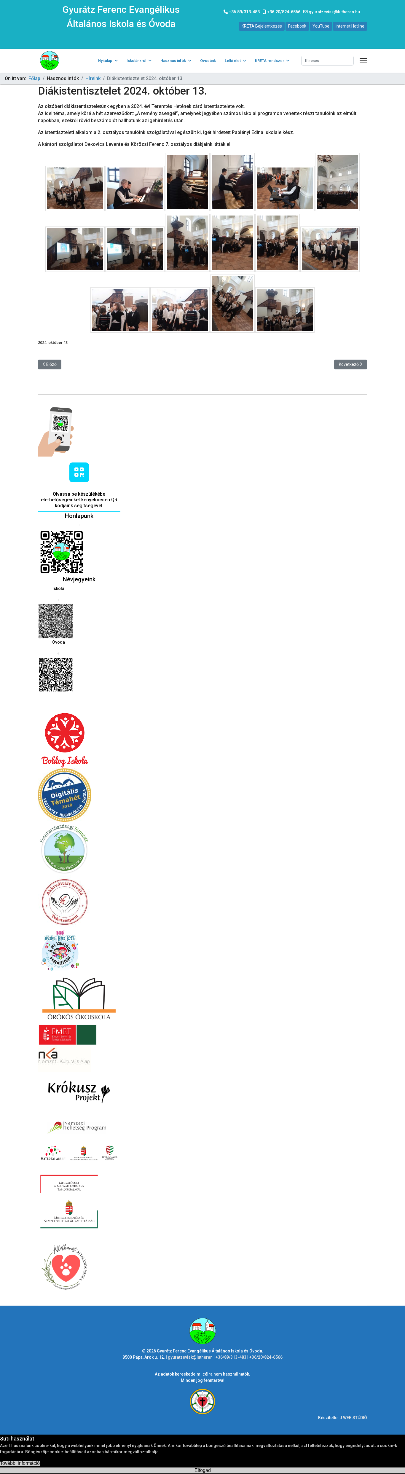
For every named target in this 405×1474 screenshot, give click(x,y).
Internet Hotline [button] (350, 26)
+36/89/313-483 (231, 1357)
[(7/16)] (75, 249)
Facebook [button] (297, 26)
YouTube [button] (320, 26)
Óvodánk (208, 60)
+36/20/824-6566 (266, 1357)
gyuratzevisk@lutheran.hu (334, 12)
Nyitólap (105, 60)
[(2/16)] (135, 188)
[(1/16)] (75, 188)
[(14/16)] (180, 310)
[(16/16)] (285, 310)
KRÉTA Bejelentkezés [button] (262, 26)
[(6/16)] (337, 182)
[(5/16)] (285, 188)
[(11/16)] (277, 243)
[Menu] (363, 61)
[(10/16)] (232, 243)
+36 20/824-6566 (283, 12)
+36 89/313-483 (244, 12)
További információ (20, 1463)
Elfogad (202, 1470)
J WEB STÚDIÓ (353, 1417)
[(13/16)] (120, 310)
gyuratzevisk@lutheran (190, 1357)
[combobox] (327, 61)
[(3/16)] (187, 182)
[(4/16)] (232, 182)
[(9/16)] (187, 243)
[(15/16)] (232, 304)
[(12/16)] (330, 249)
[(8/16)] (135, 249)
